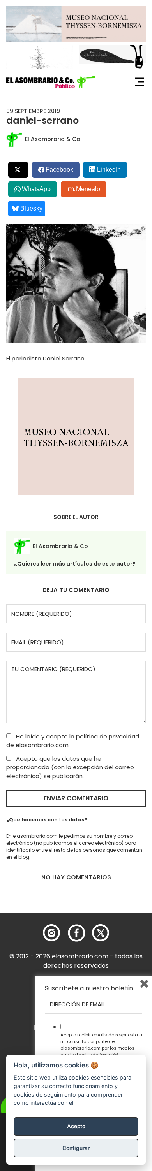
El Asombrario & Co (52, 139)
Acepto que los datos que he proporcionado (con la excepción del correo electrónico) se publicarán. (70, 767)
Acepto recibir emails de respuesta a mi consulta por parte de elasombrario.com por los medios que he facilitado (101, 1044)
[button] (50, 82)
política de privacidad (107, 736)
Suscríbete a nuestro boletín (89, 988)
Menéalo (88, 189)
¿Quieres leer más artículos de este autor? (75, 564)
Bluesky (31, 208)
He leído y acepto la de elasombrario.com (72, 740)
